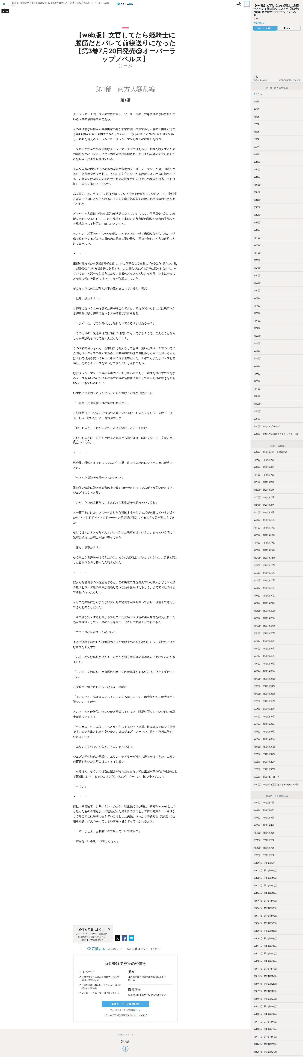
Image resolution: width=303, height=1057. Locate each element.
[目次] (247, 4)
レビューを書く (265, 28)
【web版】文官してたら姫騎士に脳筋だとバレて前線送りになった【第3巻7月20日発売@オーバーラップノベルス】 (276, 10)
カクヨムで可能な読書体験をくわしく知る (124, 1015)
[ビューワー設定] (239, 4)
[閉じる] (109, 929)
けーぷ (256, 18)
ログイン (137, 1009)
